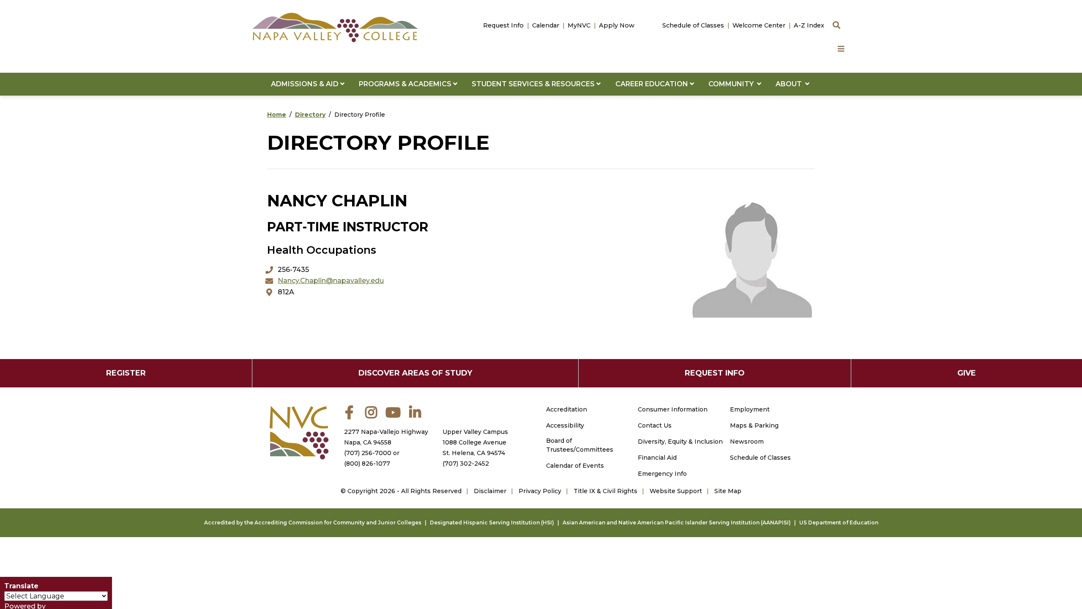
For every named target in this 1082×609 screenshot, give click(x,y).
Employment (750, 409)
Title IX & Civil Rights (605, 491)
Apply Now (616, 25)
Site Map (727, 491)
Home (276, 114)
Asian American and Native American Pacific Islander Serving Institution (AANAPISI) (677, 522)
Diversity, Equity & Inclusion (680, 441)
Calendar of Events (575, 465)
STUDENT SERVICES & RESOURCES (534, 84)
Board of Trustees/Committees (579, 445)
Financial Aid (657, 457)
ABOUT (790, 84)
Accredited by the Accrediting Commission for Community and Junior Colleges (312, 522)
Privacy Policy (540, 491)
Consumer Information (673, 409)
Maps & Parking (754, 425)
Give (966, 373)
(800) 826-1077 (367, 463)
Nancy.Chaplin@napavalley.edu (331, 281)
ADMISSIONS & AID (305, 84)
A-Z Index (809, 25)
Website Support (676, 491)
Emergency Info (662, 473)
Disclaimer (490, 491)
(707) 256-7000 (367, 453)
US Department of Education (838, 522)
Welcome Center (758, 25)
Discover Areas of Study (415, 373)
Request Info (503, 25)
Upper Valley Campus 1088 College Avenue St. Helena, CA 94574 (475, 442)
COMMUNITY (732, 84)
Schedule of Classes (693, 25)
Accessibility (565, 425)
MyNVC (579, 25)
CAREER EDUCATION (652, 84)
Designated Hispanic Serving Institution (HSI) (492, 522)
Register (126, 373)
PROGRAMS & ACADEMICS (406, 84)
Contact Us (655, 425)
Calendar (545, 25)
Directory (310, 114)
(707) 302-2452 (466, 463)
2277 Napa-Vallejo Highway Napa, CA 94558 (386, 437)
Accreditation (566, 409)
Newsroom (747, 441)
